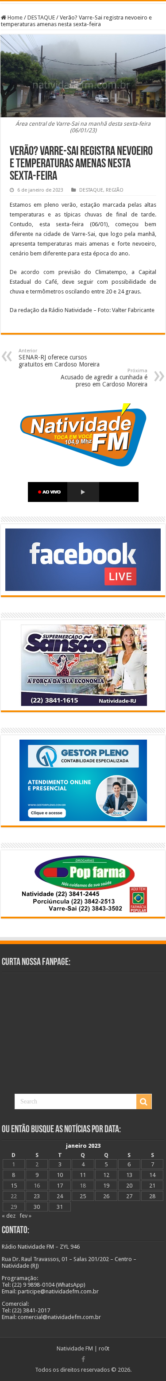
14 (152, 1175)
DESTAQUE (41, 17)
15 (14, 1185)
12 (106, 1175)
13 (129, 1175)
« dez (8, 1215)
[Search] (143, 1101)
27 (129, 1196)
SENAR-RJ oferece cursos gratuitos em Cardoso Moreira (59, 358)
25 (83, 1196)
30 (37, 1207)
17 (60, 1185)
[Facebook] (83, 1359)
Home (14, 17)
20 (129, 1185)
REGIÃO (115, 190)
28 (152, 1196)
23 (37, 1196)
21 (152, 1185)
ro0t (104, 1348)
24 (60, 1196)
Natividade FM (75, 1348)
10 (60, 1175)
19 (106, 1185)
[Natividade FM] (83, 2)
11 (83, 1175)
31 (60, 1207)
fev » (25, 1215)
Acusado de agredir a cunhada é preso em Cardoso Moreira (104, 378)
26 (106, 1196)
